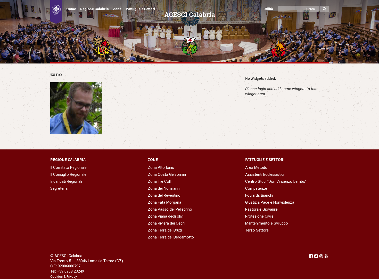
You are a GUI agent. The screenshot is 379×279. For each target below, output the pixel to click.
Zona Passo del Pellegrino (170, 209)
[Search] (324, 9)
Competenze (256, 188)
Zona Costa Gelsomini (167, 174)
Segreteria (59, 188)
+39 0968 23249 (70, 271)
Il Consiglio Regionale (68, 174)
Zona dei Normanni (164, 188)
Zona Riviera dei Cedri (166, 223)
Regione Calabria (94, 9)
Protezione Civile (259, 216)
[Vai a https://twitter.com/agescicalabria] (316, 256)
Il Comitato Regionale (68, 167)
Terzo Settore (257, 230)
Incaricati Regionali (66, 181)
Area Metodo (256, 167)
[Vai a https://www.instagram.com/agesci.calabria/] (321, 256)
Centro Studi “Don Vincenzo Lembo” (275, 181)
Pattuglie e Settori (140, 9)
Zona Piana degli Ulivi (165, 216)
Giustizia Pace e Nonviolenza (269, 202)
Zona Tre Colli (159, 181)
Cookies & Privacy (63, 276)
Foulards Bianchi (259, 195)
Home (71, 9)
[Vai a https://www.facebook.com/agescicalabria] (311, 256)
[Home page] (56, 12)
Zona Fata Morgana (164, 202)
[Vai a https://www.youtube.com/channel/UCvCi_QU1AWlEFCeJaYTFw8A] (326, 256)
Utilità (268, 9)
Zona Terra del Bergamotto (171, 237)
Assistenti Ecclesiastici (264, 174)
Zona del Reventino (164, 195)
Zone (117, 9)
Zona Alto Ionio (161, 167)
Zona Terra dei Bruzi (165, 230)
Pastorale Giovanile (261, 209)
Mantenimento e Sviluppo (266, 223)
